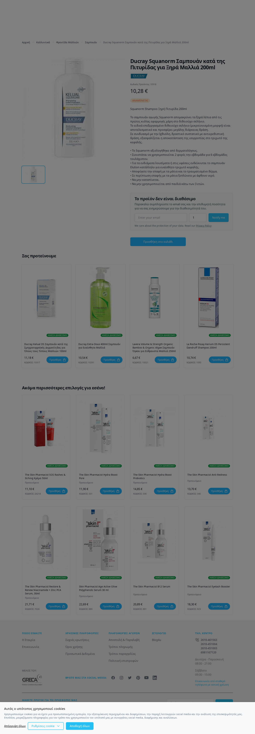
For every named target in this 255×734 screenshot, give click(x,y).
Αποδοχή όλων (80, 726)
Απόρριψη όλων (15, 726)
